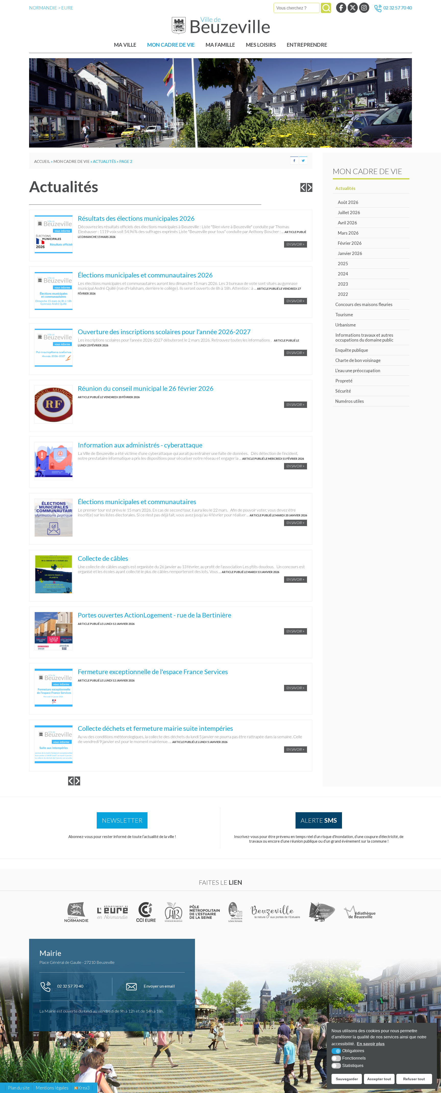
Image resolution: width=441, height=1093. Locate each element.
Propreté (343, 380)
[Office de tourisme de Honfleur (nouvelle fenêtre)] (322, 912)
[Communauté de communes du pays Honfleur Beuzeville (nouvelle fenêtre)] (173, 912)
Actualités (345, 188)
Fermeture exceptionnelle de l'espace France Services (153, 671)
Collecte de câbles (103, 558)
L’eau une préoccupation (357, 370)
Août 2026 (348, 202)
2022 (343, 294)
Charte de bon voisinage (358, 360)
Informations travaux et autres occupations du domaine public (364, 337)
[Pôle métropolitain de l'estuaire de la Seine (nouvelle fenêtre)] (205, 912)
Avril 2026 (347, 222)
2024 (343, 273)
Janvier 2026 (350, 253)
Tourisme (344, 314)
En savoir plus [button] (371, 1044)
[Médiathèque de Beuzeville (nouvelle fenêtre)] (360, 912)
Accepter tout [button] (379, 1079)
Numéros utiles (349, 401)
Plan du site (19, 1087)
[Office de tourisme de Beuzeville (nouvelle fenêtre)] (275, 912)
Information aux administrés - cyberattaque (140, 445)
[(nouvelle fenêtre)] (77, 912)
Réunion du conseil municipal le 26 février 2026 (146, 388)
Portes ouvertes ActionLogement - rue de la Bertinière (154, 615)
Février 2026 (350, 243)
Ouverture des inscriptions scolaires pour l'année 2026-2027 (164, 331)
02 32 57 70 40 (397, 7)
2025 (343, 263)
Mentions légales (52, 1087)
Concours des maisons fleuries (364, 304)
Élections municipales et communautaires (137, 501)
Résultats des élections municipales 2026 (136, 218)
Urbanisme (345, 324)
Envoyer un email (159, 986)
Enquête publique (351, 350)
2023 (343, 284)
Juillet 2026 (349, 212)
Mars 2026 (348, 232)
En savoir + (295, 244)
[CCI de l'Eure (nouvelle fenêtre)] (147, 912)
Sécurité (343, 390)
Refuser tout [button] (414, 1079)
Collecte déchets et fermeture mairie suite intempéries (155, 728)
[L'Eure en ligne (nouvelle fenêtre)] (113, 912)
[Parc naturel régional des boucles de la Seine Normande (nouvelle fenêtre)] (235, 912)
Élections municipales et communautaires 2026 (145, 275)
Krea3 (83, 1087)
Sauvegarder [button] (347, 1079)
